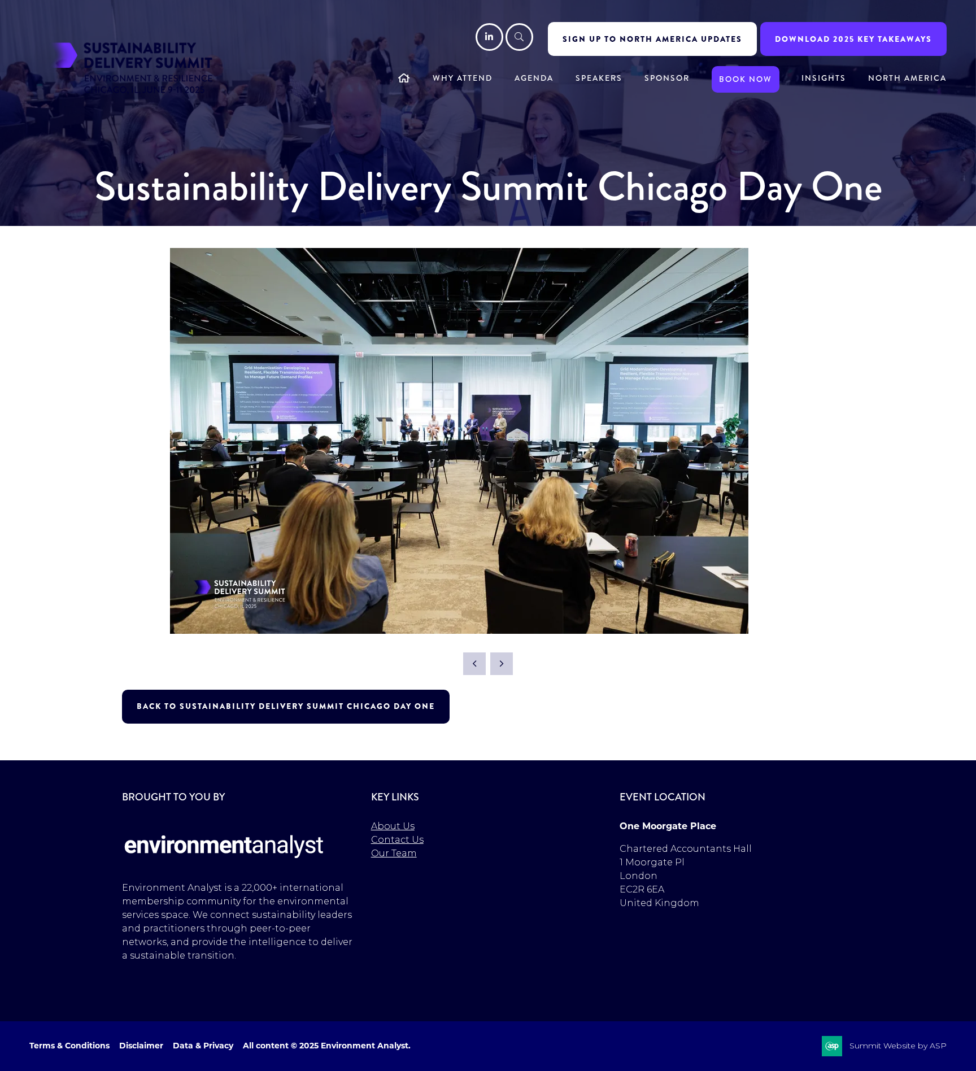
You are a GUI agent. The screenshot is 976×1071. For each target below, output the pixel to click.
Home (404, 79)
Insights (823, 78)
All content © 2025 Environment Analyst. (327, 1045)
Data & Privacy (203, 1045)
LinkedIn (489, 37)
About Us (393, 826)
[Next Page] (501, 663)
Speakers (599, 78)
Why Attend (463, 78)
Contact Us (397, 839)
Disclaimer (141, 1045)
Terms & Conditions (69, 1045)
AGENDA (534, 78)
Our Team (394, 853)
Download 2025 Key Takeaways (853, 39)
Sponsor (667, 78)
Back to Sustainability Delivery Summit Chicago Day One (286, 706)
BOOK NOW (745, 79)
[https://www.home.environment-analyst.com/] (224, 865)
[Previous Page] (474, 663)
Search (519, 37)
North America (907, 78)
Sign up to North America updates (652, 39)
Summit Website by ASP (898, 1045)
